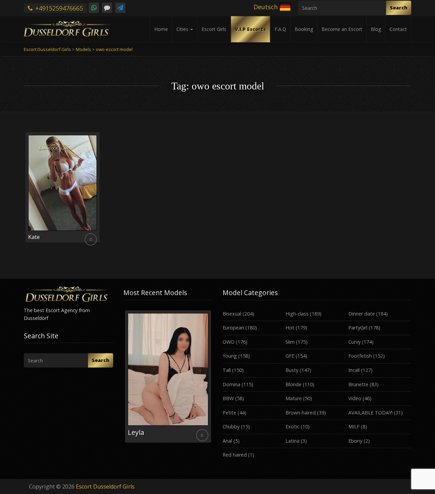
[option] (168, 376)
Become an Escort (341, 29)
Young (230, 356)
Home (161, 29)
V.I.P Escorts (250, 29)
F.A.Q (280, 29)
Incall (354, 370)
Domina (231, 384)
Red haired (235, 455)
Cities (183, 29)
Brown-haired (300, 412)
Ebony (355, 441)
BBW (228, 398)
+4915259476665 (58, 8)
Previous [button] (123, 379)
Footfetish (360, 356)
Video (354, 398)
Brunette (358, 384)
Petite (229, 412)
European (233, 327)
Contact (398, 29)
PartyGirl (357, 327)
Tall (227, 370)
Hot (289, 327)
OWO (228, 342)
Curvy (354, 342)
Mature (293, 398)
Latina (292, 441)
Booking (304, 29)
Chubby (231, 426)
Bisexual (232, 313)
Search (398, 7)
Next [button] (212, 379)
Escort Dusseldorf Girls (105, 486)
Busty (291, 370)
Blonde (293, 384)
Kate (34, 237)
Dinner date (361, 313)
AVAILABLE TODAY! (370, 412)
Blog (376, 29)
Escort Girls (214, 29)
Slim (290, 342)
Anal (227, 441)
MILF (354, 426)
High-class (297, 313)
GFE (289, 356)
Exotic (292, 426)
